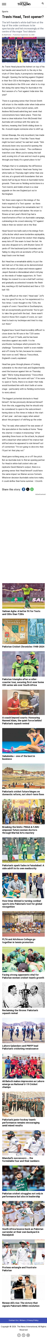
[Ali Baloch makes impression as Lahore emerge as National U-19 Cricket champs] (23, 1066)
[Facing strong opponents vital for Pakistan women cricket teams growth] (23, 959)
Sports (5, 11)
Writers (22, 1320)
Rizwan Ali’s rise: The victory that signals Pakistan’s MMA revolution (20, 1304)
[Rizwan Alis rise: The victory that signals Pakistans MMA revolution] (23, 1287)
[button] (23, 489)
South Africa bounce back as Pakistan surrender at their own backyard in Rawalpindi (22, 1232)
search (43, 4)
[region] (23, 515)
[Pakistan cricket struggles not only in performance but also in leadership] (23, 1178)
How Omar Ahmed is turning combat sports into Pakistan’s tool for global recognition (22, 904)
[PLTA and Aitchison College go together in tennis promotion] (23, 924)
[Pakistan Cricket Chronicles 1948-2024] (23, 631)
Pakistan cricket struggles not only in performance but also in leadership (22, 1195)
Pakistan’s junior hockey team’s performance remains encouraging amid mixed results (21, 1122)
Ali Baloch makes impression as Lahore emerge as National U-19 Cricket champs (23, 1084)
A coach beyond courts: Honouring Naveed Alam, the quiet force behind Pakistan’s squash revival (22, 720)
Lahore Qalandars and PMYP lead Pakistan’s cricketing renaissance (20, 1047)
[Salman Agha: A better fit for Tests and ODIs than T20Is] (23, 596)
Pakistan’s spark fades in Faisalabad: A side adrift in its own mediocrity (23, 867)
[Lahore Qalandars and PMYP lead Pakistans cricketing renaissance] (23, 1030)
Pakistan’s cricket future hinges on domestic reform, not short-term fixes (23, 793)
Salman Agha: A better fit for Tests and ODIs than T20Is (21, 612)
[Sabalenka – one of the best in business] (23, 740)
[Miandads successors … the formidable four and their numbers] (23, 1142)
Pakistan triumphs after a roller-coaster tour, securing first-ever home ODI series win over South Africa (23, 682)
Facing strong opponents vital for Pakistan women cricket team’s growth (23, 976)
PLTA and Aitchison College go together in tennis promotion (18, 941)
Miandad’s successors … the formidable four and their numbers (20, 1159)
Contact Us (13, 1320)
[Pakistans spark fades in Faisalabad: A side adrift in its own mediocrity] (23, 850)
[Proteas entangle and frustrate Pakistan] (23, 1252)
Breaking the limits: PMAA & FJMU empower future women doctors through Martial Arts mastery (20, 830)
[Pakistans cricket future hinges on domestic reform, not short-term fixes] (23, 776)
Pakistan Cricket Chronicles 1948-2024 (23, 646)
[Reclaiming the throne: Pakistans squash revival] (23, 995)
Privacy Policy (32, 1320)
